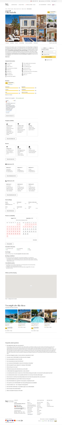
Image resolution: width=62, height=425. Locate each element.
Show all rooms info (10, 159)
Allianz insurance (30, 407)
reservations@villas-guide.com (19, 403)
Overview (7, 42)
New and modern (40, 402)
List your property (42, 4)
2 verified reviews (52, 13)
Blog (34, 4)
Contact (49, 4)
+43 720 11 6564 (45, 1)
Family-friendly (39, 407)
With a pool (39, 406)
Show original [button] (8, 111)
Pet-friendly (39, 410)
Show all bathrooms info (11, 194)
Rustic (38, 409)
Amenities (12, 42)
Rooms (16, 42)
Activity (38, 411)
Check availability (48, 56)
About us (28, 402)
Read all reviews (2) (10, 115)
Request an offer (49, 59)
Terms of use (29, 403)
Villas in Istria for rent (17, 8)
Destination (36, 42)
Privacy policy (29, 408)
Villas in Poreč (24, 8)
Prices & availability (28, 42)
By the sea (39, 403)
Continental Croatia (50, 406)
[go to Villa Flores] (11, 327)
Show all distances (10, 210)
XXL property (39, 413)
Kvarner (48, 403)
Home (6, 8)
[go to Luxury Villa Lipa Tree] (37, 327)
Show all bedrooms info (11, 175)
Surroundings (21, 42)
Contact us (29, 412)
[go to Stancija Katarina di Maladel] (24, 325)
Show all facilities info (11, 138)
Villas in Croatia (10, 8)
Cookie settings (30, 411)
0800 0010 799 (35, 1)
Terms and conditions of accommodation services (31, 406)
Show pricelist (9, 243)
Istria (47, 402)
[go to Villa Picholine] (50, 325)
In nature (38, 414)
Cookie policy (29, 410)
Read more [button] (7, 56)
